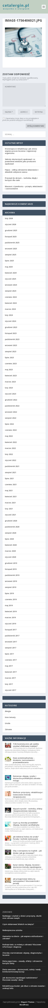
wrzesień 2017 (11, 641)
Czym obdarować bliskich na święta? (18, 924)
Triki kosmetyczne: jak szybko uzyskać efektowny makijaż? (26, 745)
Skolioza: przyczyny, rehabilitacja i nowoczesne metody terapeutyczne (28, 794)
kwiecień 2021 (11, 496)
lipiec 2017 (9, 654)
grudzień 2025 (11, 230)
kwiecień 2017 (11, 672)
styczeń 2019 (10, 623)
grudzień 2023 (11, 327)
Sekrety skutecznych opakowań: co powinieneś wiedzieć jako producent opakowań (20, 161)
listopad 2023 (10, 333)
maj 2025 (9, 267)
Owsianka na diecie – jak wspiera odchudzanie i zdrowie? (22, 937)
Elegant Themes (27, 1002)
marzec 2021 (10, 502)
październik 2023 (12, 339)
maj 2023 (9, 369)
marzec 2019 (10, 617)
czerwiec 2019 (11, 599)
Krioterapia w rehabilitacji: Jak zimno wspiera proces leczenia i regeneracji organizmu (21, 151)
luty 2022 (9, 454)
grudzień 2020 (11, 521)
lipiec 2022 (9, 424)
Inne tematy (10, 717)
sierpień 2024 (10, 291)
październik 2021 (12, 466)
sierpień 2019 (10, 587)
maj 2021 (9, 490)
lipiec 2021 (9, 478)
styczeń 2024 (10, 321)
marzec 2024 (10, 309)
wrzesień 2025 (11, 248)
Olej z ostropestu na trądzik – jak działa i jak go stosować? (27, 852)
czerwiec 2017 (11, 660)
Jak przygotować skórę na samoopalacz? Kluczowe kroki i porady (26, 881)
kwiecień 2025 (11, 273)
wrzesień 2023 (11, 345)
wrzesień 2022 (11, 412)
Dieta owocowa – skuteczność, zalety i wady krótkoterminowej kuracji (21, 970)
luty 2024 (9, 315)
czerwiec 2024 (11, 297)
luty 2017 (9, 684)
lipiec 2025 (9, 260)
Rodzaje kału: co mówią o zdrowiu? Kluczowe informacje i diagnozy (21, 945)
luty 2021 (9, 509)
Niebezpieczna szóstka (12, 930)
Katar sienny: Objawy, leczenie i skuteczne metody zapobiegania (27, 866)
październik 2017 (12, 635)
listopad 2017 (10, 629)
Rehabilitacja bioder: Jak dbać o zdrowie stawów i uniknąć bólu (23, 987)
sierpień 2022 (10, 418)
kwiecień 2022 (11, 442)
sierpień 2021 (10, 472)
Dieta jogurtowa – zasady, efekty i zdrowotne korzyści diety (22, 962)
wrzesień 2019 (11, 581)
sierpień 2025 (10, 254)
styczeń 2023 (10, 394)
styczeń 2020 (10, 557)
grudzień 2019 (11, 563)
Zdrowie (8, 729)
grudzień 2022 (11, 400)
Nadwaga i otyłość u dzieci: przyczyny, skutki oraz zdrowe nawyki (21, 917)
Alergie (8, 711)
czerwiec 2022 (11, 430)
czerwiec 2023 (11, 363)
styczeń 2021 (10, 515)
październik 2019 (12, 575)
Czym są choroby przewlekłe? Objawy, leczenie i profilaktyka (26, 824)
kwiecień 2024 (11, 303)
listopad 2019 (10, 569)
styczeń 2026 (10, 224)
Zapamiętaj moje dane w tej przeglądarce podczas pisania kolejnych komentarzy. (20, 119)
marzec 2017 (10, 678)
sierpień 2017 (10, 648)
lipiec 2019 (9, 593)
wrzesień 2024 (11, 285)
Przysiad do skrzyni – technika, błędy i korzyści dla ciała (21, 179)
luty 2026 (9, 218)
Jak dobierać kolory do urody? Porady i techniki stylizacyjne (26, 838)
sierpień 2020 (10, 533)
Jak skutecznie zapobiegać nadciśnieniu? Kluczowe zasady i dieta (20, 979)
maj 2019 (9, 605)
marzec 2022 (10, 448)
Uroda (7, 723)
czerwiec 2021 (11, 484)
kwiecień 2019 (11, 611)
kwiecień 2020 (11, 545)
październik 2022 (12, 406)
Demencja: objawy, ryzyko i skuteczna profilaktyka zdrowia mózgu (26, 778)
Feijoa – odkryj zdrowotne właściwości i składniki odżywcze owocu (22, 171)
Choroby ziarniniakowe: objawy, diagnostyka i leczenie (22, 954)
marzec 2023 (10, 382)
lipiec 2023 (9, 357)
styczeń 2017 (10, 690)
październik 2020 (12, 527)
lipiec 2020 (9, 539)
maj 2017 (9, 666)
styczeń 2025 (10, 279)
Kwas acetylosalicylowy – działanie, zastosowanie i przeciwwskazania (24, 760)
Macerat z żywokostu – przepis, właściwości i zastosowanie (23, 187)
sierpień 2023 (10, 351)
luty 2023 (9, 388)
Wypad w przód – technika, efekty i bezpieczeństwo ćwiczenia (27, 810)
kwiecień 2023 (11, 375)
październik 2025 (12, 242)
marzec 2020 (10, 551)
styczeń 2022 (10, 460)
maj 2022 (9, 436)
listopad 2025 (10, 236)
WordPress (24, 1005)
